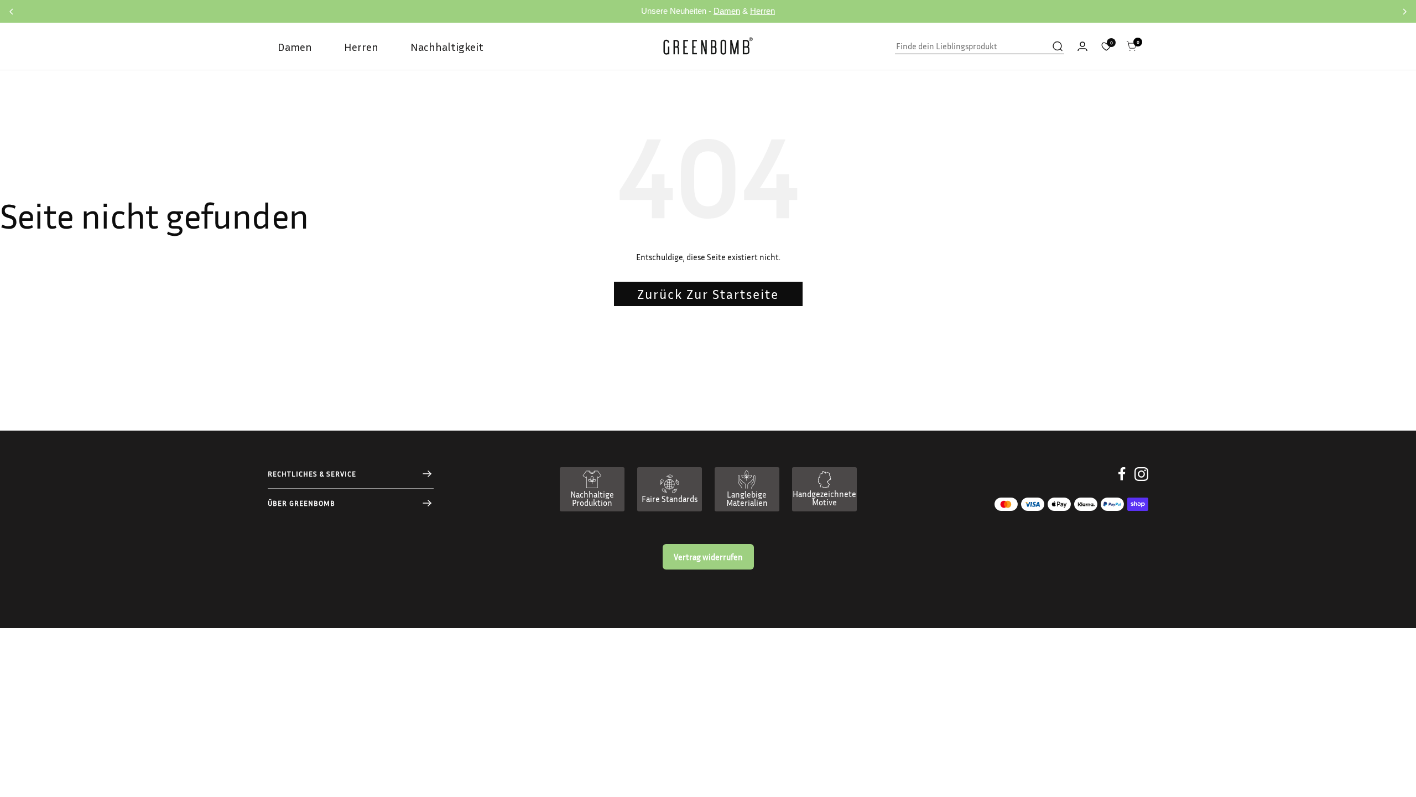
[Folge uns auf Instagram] (1141, 482)
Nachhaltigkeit (446, 46)
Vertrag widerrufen (708, 557)
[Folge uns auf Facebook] (1122, 482)
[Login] (1082, 46)
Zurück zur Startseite (708, 294)
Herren (762, 10)
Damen (727, 10)
